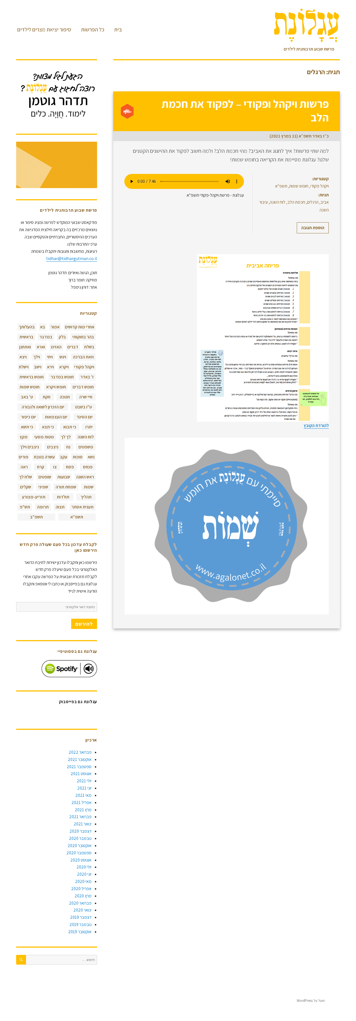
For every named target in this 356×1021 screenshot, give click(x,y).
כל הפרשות (92, 29)
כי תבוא (69, 427)
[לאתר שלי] (56, 95)
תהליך (86, 497)
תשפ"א (281, 186)
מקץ (24, 437)
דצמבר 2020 (81, 831)
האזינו (56, 347)
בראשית (26, 337)
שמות (88, 487)
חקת (46, 397)
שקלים (25, 487)
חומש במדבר (62, 377)
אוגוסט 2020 (81, 860)
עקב (63, 457)
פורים (23, 457)
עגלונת (335, 1000)
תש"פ (25, 507)
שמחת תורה (66, 487)
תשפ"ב (36, 517)
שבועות (63, 477)
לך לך (66, 437)
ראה (24, 467)
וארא (41, 347)
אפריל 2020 (81, 889)
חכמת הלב (296, 202)
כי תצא (48, 427)
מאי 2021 (83, 795)
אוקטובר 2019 (80, 932)
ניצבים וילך (29, 447)
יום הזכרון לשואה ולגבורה (43, 407)
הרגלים (312, 202)
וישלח (24, 367)
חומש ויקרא (56, 387)
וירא (50, 367)
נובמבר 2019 (81, 924)
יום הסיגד (84, 417)
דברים (72, 347)
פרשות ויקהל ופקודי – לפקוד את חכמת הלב (245, 110)
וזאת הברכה (83, 357)
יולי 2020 (84, 867)
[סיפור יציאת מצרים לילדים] (56, 165)
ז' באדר (87, 377)
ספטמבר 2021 (79, 767)
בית (118, 29)
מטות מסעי (44, 437)
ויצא (23, 357)
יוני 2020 (84, 874)
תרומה (43, 507)
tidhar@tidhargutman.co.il (71, 258)
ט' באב (27, 397)
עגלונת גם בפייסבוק (78, 702)
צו (55, 467)
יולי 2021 (84, 781)
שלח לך (25, 477)
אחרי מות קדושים (79, 327)
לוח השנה (277, 202)
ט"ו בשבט (83, 407)
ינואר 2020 (82, 910)
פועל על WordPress (311, 1000)
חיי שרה (85, 397)
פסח (70, 467)
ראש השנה (85, 477)
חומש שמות (298, 186)
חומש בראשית (31, 377)
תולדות (63, 497)
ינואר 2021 (83, 824)
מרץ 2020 (83, 896)
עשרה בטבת (44, 457)
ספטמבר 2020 (79, 853)
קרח (40, 467)
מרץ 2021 (83, 810)
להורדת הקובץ (316, 425)
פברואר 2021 (80, 817)
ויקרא (64, 367)
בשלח (89, 347)
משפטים (85, 447)
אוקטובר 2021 (80, 759)
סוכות (78, 457)
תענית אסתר (82, 507)
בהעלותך (27, 327)
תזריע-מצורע (33, 497)
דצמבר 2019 (81, 917)
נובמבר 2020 (80, 838)
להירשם (84, 624)
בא (42, 327)
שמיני (43, 487)
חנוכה (65, 397)
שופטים (44, 477)
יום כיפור (28, 417)
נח (68, 447)
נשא (91, 457)
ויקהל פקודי (319, 186)
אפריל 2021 (81, 802)
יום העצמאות (56, 417)
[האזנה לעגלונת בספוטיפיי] (69, 668)
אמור (55, 327)
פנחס (88, 467)
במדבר (45, 337)
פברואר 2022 (80, 752)
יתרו (89, 427)
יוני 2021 (84, 788)
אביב (324, 202)
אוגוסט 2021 (81, 774)
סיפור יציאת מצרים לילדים (44, 29)
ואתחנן (25, 347)
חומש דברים (83, 387)
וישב (37, 367)
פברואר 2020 (80, 903)
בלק (62, 337)
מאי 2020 (83, 881)
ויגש (63, 357)
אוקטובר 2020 (80, 845)
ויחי (50, 357)
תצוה (60, 507)
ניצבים (52, 447)
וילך (36, 357)
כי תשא (27, 427)
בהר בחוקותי (83, 337)
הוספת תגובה (312, 228)
